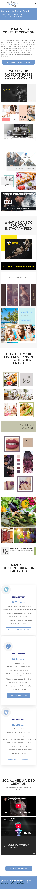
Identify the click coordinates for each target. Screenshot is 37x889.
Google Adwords (22, 882)
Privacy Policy (13, 882)
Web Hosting (21, 883)
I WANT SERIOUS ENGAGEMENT (18, 759)
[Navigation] (35, 3)
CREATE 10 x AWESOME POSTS (18, 629)
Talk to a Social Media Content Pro (18, 62)
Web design (13, 883)
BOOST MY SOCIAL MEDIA (18, 695)
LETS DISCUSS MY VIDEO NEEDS (18, 868)
